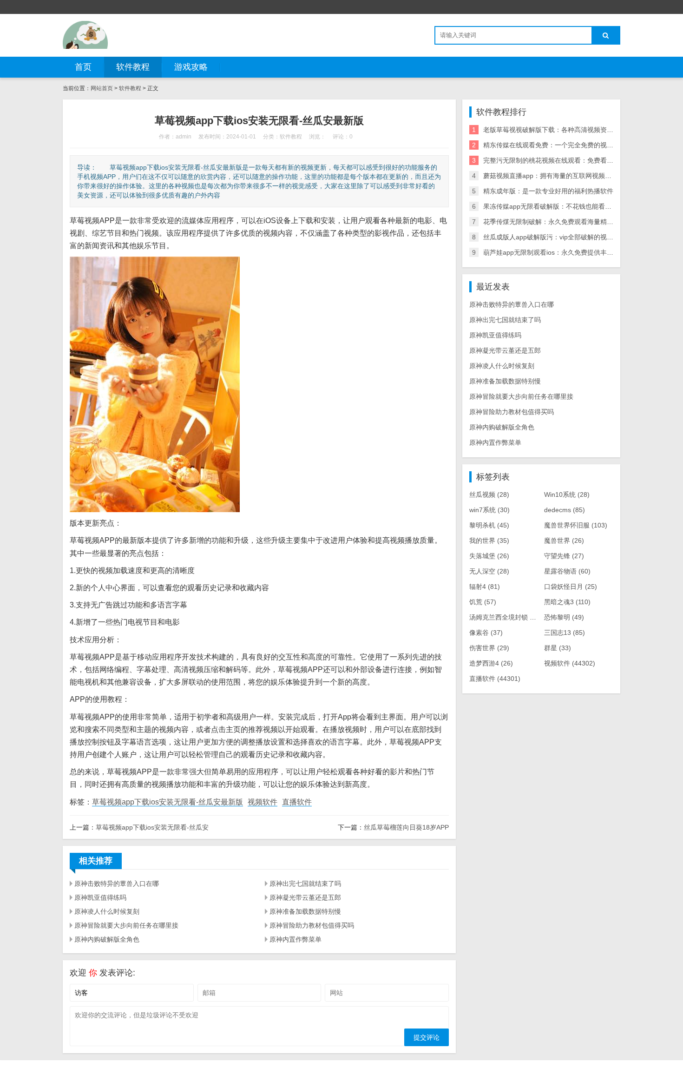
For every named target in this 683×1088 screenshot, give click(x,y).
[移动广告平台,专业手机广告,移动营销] (85, 35)
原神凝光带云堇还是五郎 (305, 897)
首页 (83, 67)
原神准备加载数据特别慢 (305, 911)
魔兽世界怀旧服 (575, 525)
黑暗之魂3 (567, 602)
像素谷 (486, 632)
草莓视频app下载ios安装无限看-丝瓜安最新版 (167, 802)
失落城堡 (489, 556)
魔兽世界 (564, 540)
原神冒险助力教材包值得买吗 (311, 925)
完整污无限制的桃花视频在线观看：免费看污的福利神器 (564, 160)
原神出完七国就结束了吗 (305, 883)
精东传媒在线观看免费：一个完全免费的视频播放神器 (561, 145)
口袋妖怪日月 (570, 586)
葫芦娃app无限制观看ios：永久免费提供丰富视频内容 (561, 252)
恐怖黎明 (564, 617)
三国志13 (564, 632)
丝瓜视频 (489, 494)
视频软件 (262, 802)
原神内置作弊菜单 (295, 939)
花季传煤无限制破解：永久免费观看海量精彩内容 (554, 221)
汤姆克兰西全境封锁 (505, 617)
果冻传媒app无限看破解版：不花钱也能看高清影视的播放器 (570, 206)
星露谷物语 (567, 571)
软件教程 (133, 67)
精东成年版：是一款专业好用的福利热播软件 (548, 191)
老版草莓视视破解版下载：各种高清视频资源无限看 (558, 129)
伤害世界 (489, 648)
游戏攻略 (191, 67)
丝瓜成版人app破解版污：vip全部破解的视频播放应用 (561, 237)
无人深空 (489, 571)
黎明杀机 (489, 525)
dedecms (564, 510)
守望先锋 (564, 556)
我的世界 (489, 540)
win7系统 (489, 510)
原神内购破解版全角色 (106, 939)
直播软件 (297, 802)
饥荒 (482, 602)
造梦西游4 (491, 663)
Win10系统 (567, 494)
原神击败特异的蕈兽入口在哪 (116, 883)
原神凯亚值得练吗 (100, 897)
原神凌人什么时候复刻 (106, 911)
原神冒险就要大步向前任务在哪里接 (126, 925)
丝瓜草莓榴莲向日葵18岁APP (406, 827)
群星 (557, 648)
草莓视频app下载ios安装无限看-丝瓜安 (152, 827)
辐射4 (484, 586)
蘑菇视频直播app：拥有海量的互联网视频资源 (550, 175)
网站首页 (102, 88)
